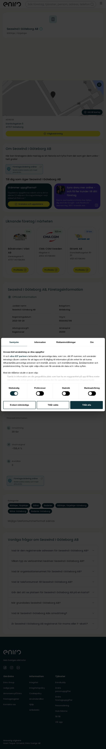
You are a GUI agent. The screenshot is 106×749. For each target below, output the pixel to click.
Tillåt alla (86, 405)
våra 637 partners (19, 356)
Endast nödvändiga (19, 405)
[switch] (40, 393)
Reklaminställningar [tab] (66, 342)
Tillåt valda (53, 405)
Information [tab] (40, 342)
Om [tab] (92, 342)
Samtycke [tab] (14, 342)
